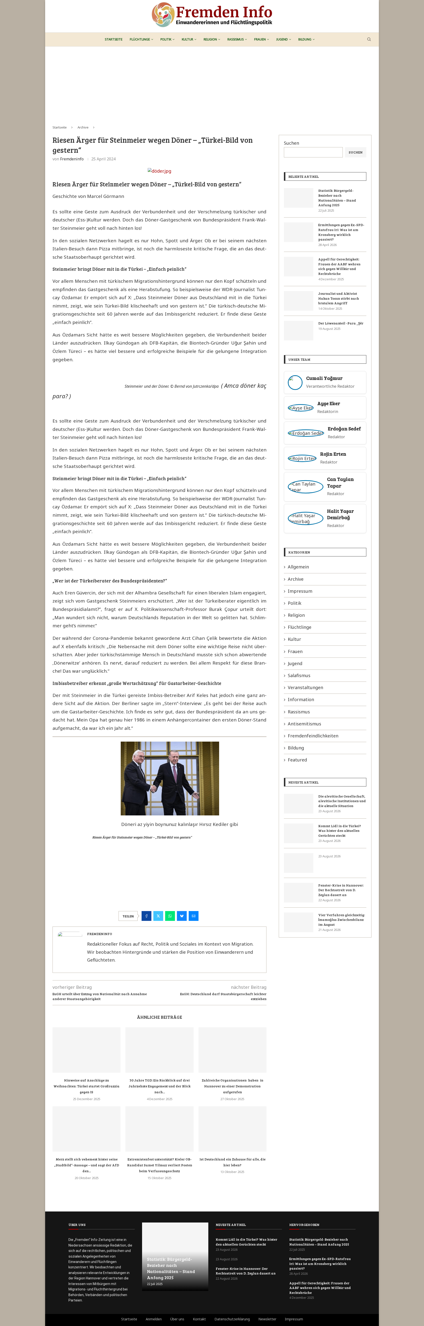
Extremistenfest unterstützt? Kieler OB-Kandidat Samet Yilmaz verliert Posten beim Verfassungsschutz (159, 1165)
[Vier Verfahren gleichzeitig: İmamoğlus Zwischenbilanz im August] (298, 922)
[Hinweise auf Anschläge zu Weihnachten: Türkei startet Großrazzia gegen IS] (86, 1050)
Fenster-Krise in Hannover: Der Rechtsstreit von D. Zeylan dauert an (341, 890)
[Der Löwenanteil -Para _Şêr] (298, 330)
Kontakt (199, 1319)
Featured (297, 760)
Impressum (300, 591)
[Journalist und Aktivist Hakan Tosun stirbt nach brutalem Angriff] (298, 301)
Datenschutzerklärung (232, 1319)
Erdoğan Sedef (344, 428)
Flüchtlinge (140, 39)
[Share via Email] (194, 916)
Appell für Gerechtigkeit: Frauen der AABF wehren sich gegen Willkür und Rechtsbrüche (339, 266)
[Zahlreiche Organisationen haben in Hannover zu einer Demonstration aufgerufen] (232, 1050)
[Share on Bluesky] (182, 916)
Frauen (260, 39)
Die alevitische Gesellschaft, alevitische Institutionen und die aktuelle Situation (342, 801)
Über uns (177, 1319)
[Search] (369, 40)
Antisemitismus (304, 724)
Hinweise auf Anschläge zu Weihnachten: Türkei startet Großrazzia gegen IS (86, 1086)
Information (301, 699)
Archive (83, 127)
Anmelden (154, 1319)
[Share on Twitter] (158, 916)
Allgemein (298, 567)
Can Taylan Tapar (340, 482)
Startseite (113, 39)
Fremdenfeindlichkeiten (313, 736)
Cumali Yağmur (324, 378)
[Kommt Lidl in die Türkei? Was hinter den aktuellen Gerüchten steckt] (298, 833)
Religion (210, 39)
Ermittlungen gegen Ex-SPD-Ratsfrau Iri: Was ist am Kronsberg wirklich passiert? (341, 232)
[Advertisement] (212, 83)
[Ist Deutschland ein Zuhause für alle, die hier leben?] (232, 1129)
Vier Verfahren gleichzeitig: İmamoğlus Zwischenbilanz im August (341, 920)
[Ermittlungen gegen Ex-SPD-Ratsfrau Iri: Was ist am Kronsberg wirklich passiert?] (298, 232)
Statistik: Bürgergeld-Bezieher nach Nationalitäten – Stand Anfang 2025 (337, 197)
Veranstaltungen (305, 687)
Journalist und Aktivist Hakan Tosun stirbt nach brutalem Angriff (338, 298)
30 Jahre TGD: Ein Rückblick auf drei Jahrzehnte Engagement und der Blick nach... (159, 1086)
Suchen (291, 143)
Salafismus (299, 675)
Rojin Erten (333, 454)
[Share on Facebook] (146, 916)
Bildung (304, 39)
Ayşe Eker (328, 403)
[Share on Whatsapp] (170, 916)
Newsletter (267, 1319)
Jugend (282, 39)
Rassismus (235, 39)
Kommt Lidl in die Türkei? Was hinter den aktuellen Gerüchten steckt (339, 831)
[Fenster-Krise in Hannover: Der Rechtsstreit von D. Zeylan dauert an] (298, 892)
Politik (165, 39)
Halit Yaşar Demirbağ (340, 514)
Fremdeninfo (72, 159)
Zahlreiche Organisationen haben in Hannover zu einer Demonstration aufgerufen (232, 1086)
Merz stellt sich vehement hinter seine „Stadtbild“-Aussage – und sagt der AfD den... (86, 1165)
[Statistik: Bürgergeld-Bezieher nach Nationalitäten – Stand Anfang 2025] (298, 198)
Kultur (187, 39)
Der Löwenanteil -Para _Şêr (340, 323)
